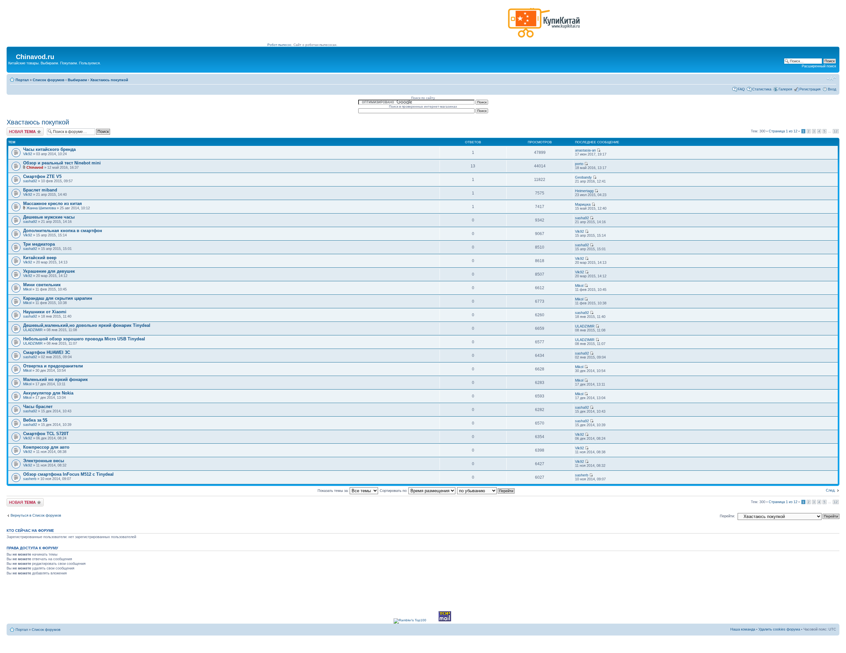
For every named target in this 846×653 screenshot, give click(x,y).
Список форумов (48, 80)
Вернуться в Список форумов (36, 515)
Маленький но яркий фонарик (55, 379)
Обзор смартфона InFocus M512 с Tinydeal (68, 474)
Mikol (27, 289)
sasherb (29, 479)
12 (836, 131)
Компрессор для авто (46, 447)
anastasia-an (585, 150)
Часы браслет (38, 406)
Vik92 (27, 154)
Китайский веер (40, 257)
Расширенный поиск (819, 66)
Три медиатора (39, 244)
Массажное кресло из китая (52, 203)
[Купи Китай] (544, 39)
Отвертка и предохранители (53, 365)
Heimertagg (584, 191)
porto (579, 164)
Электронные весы (43, 460)
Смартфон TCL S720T (46, 433)
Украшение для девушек (49, 271)
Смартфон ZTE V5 (42, 176)
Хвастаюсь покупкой (109, 80)
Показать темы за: (334, 491)
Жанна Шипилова (41, 208)
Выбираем (77, 80)
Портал (22, 80)
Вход (832, 89)
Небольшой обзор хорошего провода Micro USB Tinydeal (84, 338)
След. (830, 490)
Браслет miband (40, 190)
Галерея (785, 89)
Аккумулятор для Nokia (48, 393)
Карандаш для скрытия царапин (57, 298)
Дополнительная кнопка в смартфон (62, 230)
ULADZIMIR (33, 330)
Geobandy (583, 177)
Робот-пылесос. (279, 45)
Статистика (761, 89)
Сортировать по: (394, 491)
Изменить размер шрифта (831, 79)
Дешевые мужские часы (49, 217)
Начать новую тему (23, 129)
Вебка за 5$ (35, 420)
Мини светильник (42, 284)
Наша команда (742, 629)
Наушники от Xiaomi (44, 311)
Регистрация (810, 89)
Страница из (783, 131)
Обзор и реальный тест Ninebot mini (62, 162)
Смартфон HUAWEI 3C (46, 352)
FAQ (741, 89)
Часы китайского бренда (49, 149)
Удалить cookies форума (779, 629)
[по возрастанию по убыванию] (486, 491)
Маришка (583, 204)
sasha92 (30, 181)
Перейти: (727, 516)
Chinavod (34, 167)
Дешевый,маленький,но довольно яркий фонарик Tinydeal (86, 325)
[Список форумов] (12, 54)
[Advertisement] (386, 25)
